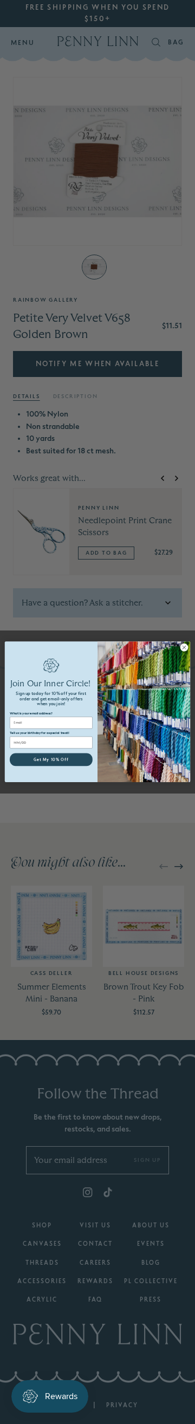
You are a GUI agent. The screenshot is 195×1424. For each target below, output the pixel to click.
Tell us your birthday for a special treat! (39, 733)
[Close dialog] (184, 647)
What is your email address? (31, 714)
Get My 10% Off (51, 759)
